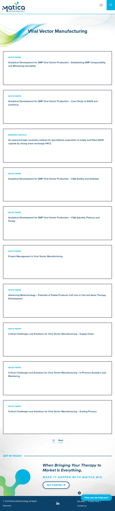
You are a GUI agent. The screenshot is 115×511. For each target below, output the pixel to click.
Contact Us (82, 505)
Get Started (55, 485)
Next (60, 440)
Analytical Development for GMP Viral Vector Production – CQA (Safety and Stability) (53, 179)
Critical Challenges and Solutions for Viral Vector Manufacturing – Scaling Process (52, 411)
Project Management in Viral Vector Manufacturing (35, 256)
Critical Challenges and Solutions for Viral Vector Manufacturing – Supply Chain (51, 334)
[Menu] (101, 5)
